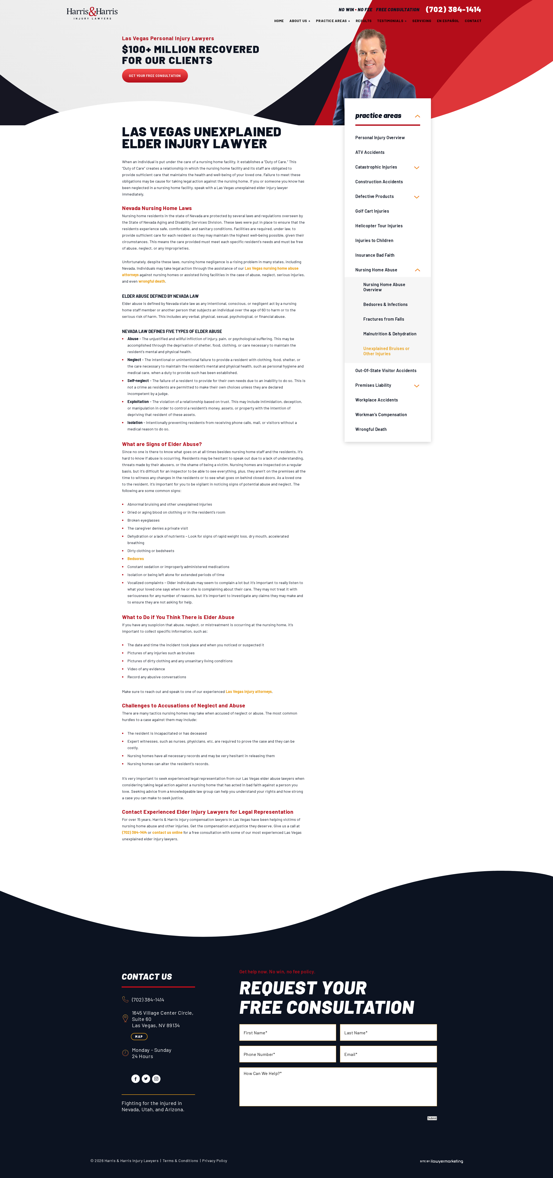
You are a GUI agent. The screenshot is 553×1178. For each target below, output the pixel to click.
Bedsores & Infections (385, 304)
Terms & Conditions (180, 1160)
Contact (473, 21)
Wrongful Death (371, 429)
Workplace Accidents (376, 399)
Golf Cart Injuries (372, 210)
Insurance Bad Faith (375, 255)
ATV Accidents (370, 152)
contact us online (167, 832)
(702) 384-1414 (454, 9)
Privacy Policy (214, 1160)
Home (279, 21)
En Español (448, 21)
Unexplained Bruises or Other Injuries (386, 351)
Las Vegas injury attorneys (249, 691)
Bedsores (135, 558)
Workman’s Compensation (381, 414)
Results (364, 21)
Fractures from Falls (383, 319)
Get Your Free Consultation (155, 76)
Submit (432, 1118)
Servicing (422, 21)
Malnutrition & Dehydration (389, 333)
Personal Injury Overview (380, 137)
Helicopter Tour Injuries (379, 225)
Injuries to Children (374, 240)
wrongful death (151, 281)
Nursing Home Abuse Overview (384, 287)
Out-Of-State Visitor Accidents (385, 370)
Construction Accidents (379, 181)
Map (139, 1036)
